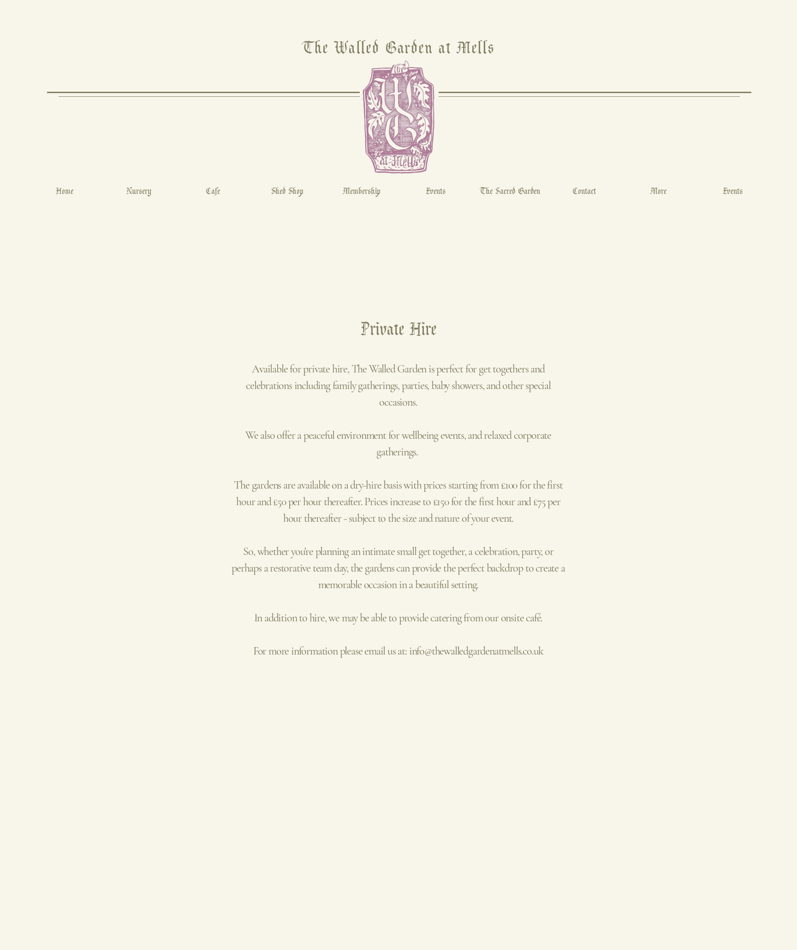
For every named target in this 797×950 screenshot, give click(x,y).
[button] (658, 190)
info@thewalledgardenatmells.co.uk (476, 651)
